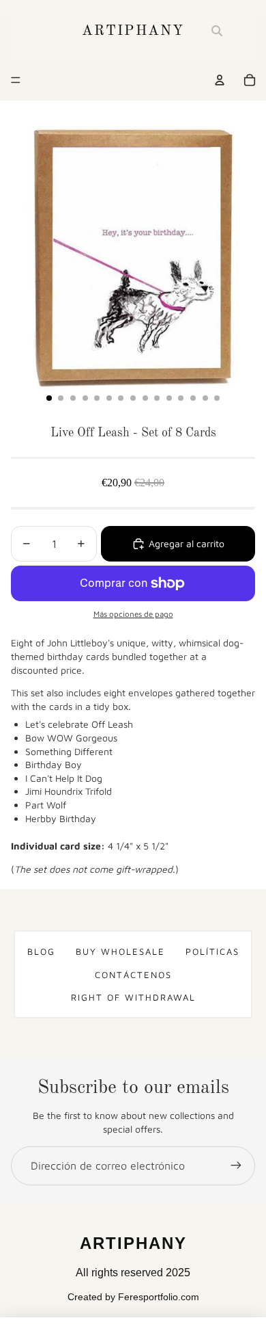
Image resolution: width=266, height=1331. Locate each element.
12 (180, 398)
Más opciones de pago (133, 613)
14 (205, 398)
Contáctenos (133, 974)
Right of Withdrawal (133, 997)
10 (156, 398)
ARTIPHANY (133, 31)
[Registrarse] (236, 1165)
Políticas (212, 951)
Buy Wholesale (120, 951)
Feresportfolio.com (158, 1296)
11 (169, 398)
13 (193, 398)
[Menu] (15, 80)
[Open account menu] (220, 80)
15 (216, 398)
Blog (41, 951)
